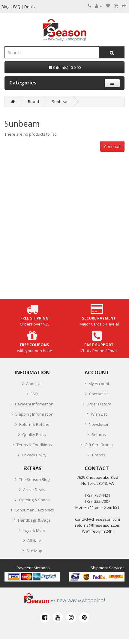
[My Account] (98, 6)
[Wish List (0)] (108, 6)
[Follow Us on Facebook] (45, 617)
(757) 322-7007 (97, 501)
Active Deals (34, 489)
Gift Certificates (99, 444)
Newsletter (99, 424)
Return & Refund (34, 424)
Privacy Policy (34, 455)
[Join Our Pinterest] (84, 617)
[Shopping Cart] (116, 6)
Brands (98, 455)
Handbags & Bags (34, 520)
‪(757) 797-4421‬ (97, 495)
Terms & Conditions (34, 444)
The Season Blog (34, 479)
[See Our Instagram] (71, 617)
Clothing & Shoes (34, 499)
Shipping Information (34, 414)
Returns (99, 434)
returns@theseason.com (97, 525)
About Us (34, 383)
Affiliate (34, 540)
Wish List (99, 414)
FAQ (34, 393)
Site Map (34, 550)
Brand (33, 101)
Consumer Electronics (34, 510)
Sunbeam (61, 101)
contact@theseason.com (97, 519)
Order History (98, 404)
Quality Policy (34, 434)
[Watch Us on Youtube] (58, 617)
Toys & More (34, 530)
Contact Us (99, 393)
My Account (98, 383)
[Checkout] (124, 6)
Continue (112, 146)
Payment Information (34, 404)
